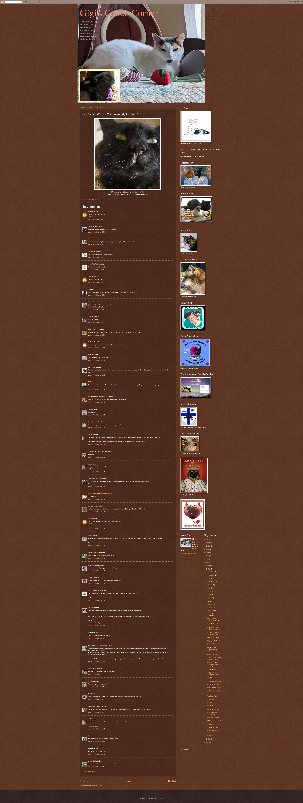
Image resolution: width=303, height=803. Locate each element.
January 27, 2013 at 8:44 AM (96, 529)
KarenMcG (91, 736)
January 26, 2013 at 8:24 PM (96, 295)
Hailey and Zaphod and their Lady (99, 396)
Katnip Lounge (92, 577)
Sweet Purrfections (94, 264)
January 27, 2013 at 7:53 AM (96, 457)
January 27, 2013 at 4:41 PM (96, 712)
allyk (89, 302)
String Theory (211, 669)
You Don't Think (212, 696)
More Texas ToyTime (213, 637)
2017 (207, 556)
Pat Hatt (90, 382)
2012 (207, 736)
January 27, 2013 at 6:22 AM (96, 427)
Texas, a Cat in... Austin (95, 479)
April (209, 598)
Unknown (91, 519)
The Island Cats (93, 251)
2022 (207, 539)
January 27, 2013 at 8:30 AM (96, 512)
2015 (207, 562)
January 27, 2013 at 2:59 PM (96, 687)
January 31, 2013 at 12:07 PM (96, 754)
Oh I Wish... (211, 678)
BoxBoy (209, 703)
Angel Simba (92, 354)
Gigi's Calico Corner (119, 12)
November (211, 575)
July (209, 588)
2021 (207, 543)
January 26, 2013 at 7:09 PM (96, 257)
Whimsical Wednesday (214, 681)
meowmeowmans (93, 506)
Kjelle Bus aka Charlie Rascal (97, 422)
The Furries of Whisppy (95, 590)
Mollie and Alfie (93, 726)
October (210, 578)
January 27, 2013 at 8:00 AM (96, 486)
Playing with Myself (213, 641)
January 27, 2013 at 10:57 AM (96, 661)
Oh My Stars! (211, 706)
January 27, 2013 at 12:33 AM (96, 348)
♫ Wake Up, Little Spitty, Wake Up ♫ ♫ (215, 658)
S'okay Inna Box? (212, 654)
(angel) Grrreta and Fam (96, 706)
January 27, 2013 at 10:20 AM (96, 626)
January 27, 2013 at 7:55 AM (96, 472)
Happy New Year (212, 730)
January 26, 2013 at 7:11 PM (96, 282)
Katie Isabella (92, 367)
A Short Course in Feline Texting (214, 615)
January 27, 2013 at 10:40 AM (96, 638)
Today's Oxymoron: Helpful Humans (213, 673)
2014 (207, 566)
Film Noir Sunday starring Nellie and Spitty (214, 664)
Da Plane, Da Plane (213, 684)
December (211, 572)
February (211, 604)
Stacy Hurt (91, 607)
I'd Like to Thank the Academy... (213, 713)
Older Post (171, 780)
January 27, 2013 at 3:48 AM (96, 375)
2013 (207, 569)
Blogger (160, 798)
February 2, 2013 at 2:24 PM (96, 767)
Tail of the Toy (211, 610)
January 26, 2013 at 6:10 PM (96, 232)
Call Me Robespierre (213, 624)
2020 (207, 546)
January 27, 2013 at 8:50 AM (96, 558)
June (209, 591)
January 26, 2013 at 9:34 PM (96, 335)
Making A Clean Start (214, 721)
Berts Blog (91, 535)
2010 (207, 742)
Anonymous (91, 211)
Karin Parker (92, 342)
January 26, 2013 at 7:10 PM (96, 270)
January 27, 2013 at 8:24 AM (96, 499)
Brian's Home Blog (94, 565)
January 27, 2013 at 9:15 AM (96, 571)
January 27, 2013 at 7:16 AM (96, 444)
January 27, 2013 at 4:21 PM (96, 699)
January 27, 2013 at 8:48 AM (96, 545)
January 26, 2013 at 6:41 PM (96, 244)
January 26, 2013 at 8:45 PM (96, 310)
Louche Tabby (92, 761)
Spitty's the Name (212, 727)
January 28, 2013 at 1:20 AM (96, 729)
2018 (207, 552)
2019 (207, 549)
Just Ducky (91, 681)
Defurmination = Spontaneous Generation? (212, 649)
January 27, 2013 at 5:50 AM (96, 402)
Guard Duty (210, 724)
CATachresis (92, 434)
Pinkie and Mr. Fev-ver (214, 687)
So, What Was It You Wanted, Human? (213, 633)
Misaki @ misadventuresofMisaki (98, 493)
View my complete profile (188, 553)
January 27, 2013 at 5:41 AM (96, 390)
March (210, 601)
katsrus (90, 464)
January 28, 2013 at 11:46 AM (96, 741)
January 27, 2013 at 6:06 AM (96, 415)
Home (128, 780)
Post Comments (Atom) (95, 786)
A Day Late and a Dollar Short (214, 692)
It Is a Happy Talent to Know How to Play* (214, 628)
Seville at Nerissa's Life (95, 552)
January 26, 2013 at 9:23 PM (96, 322)
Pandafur (91, 409)
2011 (207, 739)
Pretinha (90, 694)
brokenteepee (92, 277)
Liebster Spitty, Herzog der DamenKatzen (214, 620)
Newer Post (85, 780)
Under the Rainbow (213, 717)
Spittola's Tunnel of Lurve (215, 644)
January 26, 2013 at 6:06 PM (96, 219)
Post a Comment (90, 771)
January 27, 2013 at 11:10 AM (96, 674)
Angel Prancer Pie (94, 329)
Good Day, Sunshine (213, 709)
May (209, 595)
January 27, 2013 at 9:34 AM (96, 600)
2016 (207, 559)
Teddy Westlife (92, 317)
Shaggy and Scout (93, 668)
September (211, 581)
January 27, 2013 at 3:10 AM (96, 360)
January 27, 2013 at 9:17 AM (96, 583)
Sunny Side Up (211, 699)
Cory (89, 289)
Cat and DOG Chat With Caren (98, 451)
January (210, 608)
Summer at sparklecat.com (96, 239)
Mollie (90, 719)
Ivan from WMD (93, 226)
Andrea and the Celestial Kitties (98, 645)
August (210, 585)
